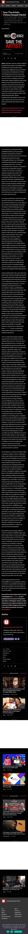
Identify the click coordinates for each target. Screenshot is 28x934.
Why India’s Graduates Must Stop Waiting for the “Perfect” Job (12, 888)
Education (6, 694)
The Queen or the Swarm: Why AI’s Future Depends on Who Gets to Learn (14, 833)
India (10, 651)
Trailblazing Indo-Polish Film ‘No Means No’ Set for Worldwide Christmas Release (12, 711)
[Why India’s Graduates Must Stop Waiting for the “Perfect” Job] (14, 881)
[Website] (18, 639)
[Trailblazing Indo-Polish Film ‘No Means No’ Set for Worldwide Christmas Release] (14, 703)
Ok (8, 931)
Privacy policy (18, 931)
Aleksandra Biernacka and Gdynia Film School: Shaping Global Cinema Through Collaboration (14, 690)
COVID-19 (8, 328)
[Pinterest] (11, 58)
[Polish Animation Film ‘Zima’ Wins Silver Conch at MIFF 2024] (14, 759)
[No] (26, 928)
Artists (8, 649)
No (11, 931)
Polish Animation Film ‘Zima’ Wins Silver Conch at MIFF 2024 (12, 766)
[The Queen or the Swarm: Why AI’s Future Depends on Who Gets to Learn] (14, 825)
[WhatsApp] (15, 58)
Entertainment (5, 28)
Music (4, 657)
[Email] (16, 639)
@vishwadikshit (6, 609)
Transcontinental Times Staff (13, 627)
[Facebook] (4, 58)
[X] (7, 58)
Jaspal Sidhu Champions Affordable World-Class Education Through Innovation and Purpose (13, 813)
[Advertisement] (14, 131)
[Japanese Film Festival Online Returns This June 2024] (14, 778)
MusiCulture (15, 596)
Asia (4, 715)
